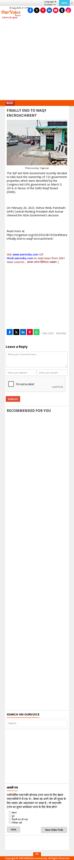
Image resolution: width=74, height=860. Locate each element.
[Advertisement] (37, 61)
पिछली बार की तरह (20, 819)
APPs (64, 3)
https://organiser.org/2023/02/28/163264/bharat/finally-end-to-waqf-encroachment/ (37, 236)
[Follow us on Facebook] (30, 10)
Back (10, 103)
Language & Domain (50, 3)
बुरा (13, 816)
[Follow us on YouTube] (55, 10)
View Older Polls (54, 830)
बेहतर (14, 812)
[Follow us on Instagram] (68, 10)
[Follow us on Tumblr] (62, 10)
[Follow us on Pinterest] (43, 10)
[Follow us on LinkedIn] (49, 10)
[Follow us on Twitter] (36, 10)
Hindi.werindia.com (20, 258)
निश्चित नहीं (17, 822)
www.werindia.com (25, 254)
